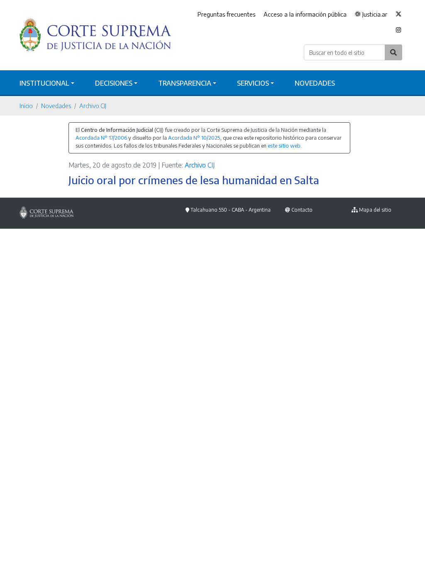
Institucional (44, 83)
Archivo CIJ (92, 105)
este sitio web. (285, 145)
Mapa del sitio (375, 210)
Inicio (26, 105)
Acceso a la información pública (305, 14)
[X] (398, 14)
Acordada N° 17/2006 (101, 137)
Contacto (302, 210)
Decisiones (113, 83)
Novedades (315, 83)
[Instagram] (398, 30)
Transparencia (184, 83)
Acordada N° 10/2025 (194, 137)
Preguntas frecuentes (226, 14)
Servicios (253, 83)
